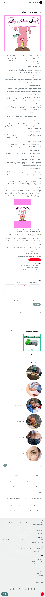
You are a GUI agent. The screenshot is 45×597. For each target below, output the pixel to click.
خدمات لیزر (40, 575)
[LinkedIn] (29, 589)
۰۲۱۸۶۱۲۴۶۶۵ (35, 530)
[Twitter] (16, 589)
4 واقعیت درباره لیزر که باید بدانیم (32, 331)
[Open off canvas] (3, 2)
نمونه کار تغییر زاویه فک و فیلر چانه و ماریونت (12, 486)
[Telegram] (10, 589)
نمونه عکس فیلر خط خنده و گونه (32, 475)
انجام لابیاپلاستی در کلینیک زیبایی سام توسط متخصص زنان (32, 499)
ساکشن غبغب (40, 579)
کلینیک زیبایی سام (33, 3)
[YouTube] (13, 589)
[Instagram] (35, 589)
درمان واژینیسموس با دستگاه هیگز (31, 271)
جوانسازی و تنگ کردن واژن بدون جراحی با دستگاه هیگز (27, 265)
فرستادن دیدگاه (37, 304)
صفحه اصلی (40, 558)
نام (39, 286)
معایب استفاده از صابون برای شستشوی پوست (32, 353)
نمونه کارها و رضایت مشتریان (37, 561)
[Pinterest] (32, 589)
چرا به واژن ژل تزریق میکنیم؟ (32, 267)
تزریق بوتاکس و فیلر (39, 577)
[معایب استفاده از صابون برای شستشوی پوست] (32, 342)
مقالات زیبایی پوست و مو (38, 563)
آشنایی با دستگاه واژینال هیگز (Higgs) (30, 269)
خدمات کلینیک (40, 559)
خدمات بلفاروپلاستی (39, 582)
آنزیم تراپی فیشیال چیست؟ (13, 331)
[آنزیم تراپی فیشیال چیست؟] (13, 320)
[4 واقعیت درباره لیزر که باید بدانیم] (32, 320)
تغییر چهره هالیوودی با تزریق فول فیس (32, 486)
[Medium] (25, 589)
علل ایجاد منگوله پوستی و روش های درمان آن (12, 505)
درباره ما (41, 565)
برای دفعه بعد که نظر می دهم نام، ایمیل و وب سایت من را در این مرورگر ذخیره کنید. (26, 300)
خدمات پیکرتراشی (39, 580)
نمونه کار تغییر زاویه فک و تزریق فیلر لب (32, 481)
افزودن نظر (38, 290)
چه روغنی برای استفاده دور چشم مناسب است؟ (12, 510)
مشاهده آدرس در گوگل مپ (37, 542)
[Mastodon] (19, 589)
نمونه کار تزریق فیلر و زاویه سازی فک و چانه (13, 475)
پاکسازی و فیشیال (39, 573)
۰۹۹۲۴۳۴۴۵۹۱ (35, 533)
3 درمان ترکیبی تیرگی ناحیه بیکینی (32, 510)
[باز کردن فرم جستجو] (5, 2)
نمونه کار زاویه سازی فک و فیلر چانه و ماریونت (12, 481)
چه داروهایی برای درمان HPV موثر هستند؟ (13, 498)
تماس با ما (41, 567)
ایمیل (25, 286)
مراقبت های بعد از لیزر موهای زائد (32, 505)
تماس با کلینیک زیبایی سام (35, 260)
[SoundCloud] (22, 589)
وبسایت (13, 286)
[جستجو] (5, 465)
